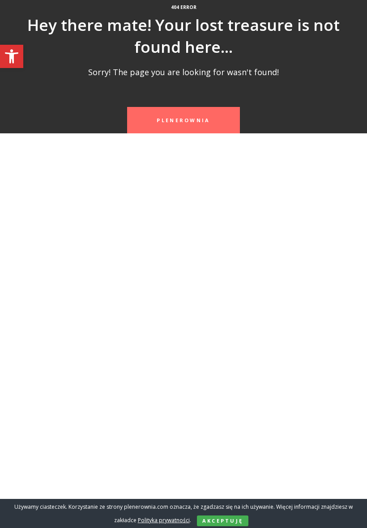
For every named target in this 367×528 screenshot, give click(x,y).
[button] (11, 56)
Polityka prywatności (164, 520)
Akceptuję (222, 520)
